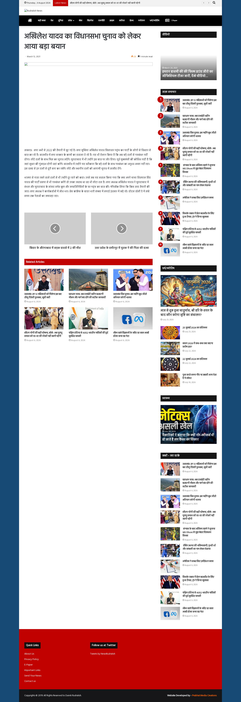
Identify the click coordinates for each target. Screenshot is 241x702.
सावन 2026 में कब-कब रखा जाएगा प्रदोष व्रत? (198, 345)
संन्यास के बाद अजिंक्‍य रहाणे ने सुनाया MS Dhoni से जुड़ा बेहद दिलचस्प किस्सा (199, 168)
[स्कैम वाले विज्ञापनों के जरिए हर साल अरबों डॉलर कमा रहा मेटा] (132, 318)
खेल (80, 20)
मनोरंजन (141, 20)
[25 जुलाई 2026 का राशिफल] (170, 332)
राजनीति (101, 20)
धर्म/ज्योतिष (154, 20)
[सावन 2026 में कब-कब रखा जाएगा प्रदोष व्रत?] (170, 348)
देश (52, 20)
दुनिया (60, 20)
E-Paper (28, 665)
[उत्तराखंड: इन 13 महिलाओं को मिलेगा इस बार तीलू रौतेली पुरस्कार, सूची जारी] (44, 280)
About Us (29, 654)
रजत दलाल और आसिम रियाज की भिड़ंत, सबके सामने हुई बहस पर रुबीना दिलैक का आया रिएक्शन (188, 72)
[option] (189, 60)
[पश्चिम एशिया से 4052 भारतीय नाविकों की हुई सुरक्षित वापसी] (88, 318)
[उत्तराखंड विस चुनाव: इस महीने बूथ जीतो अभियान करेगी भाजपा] (132, 280)
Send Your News (32, 676)
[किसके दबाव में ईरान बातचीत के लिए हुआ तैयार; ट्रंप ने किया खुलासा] (170, 218)
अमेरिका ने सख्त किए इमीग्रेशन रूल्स (198, 198)
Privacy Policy (31, 659)
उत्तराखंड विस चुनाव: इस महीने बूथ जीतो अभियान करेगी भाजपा (130, 296)
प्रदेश (70, 20)
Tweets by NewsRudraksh (102, 654)
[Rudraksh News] (33, 11)
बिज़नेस (90, 20)
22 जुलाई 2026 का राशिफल (195, 359)
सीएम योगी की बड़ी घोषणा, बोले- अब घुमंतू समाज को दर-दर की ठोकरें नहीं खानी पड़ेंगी (105, 3)
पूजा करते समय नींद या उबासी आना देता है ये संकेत (199, 376)
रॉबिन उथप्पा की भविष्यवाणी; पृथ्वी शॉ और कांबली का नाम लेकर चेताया (199, 184)
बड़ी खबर (42, 20)
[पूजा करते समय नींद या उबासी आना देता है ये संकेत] (170, 379)
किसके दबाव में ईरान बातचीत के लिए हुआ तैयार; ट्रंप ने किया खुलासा (198, 215)
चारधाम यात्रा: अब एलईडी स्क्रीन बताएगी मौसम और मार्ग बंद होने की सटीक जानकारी (87, 296)
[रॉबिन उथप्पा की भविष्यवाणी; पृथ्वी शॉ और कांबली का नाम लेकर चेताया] (170, 187)
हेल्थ (131, 20)
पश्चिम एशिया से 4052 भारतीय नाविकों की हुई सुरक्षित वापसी (88, 334)
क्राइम (112, 20)
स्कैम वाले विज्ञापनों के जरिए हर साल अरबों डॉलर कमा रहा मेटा (131, 334)
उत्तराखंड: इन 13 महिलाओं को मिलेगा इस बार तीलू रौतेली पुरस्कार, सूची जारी (43, 296)
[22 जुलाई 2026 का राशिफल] (170, 364)
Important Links (32, 670)
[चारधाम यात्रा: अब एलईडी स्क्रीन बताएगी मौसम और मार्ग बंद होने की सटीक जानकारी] (88, 280)
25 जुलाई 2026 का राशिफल (195, 328)
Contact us (30, 681)
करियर (122, 20)
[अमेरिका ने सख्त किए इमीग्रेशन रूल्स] (170, 202)
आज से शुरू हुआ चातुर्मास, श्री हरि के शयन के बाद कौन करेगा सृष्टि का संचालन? (187, 313)
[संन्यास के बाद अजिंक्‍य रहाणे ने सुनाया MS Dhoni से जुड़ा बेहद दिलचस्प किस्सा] (170, 170)
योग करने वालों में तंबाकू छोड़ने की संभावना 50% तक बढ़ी (188, 437)
